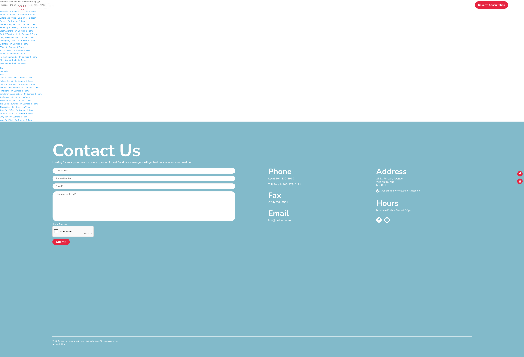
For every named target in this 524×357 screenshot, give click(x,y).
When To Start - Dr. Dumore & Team (16, 113)
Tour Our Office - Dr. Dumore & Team (17, 110)
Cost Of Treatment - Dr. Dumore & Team (18, 34)
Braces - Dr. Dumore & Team (13, 21)
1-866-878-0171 (290, 184)
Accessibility (58, 344)
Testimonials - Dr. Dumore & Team (16, 100)
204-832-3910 (285, 178)
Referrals (446, 5)
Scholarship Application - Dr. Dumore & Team (21, 94)
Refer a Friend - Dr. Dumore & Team (16, 81)
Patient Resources (423, 5)
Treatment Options (394, 5)
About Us (348, 5)
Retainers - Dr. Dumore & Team (14, 90)
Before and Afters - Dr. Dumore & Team (18, 18)
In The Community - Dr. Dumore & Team (18, 57)
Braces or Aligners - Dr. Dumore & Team (18, 24)
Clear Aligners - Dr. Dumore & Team (16, 30)
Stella (2, 74)
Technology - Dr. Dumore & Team (15, 97)
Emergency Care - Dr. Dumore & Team (17, 40)
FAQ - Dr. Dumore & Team (12, 47)
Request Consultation (491, 5)
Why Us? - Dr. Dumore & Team (14, 116)
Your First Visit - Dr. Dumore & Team (16, 120)
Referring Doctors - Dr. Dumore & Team (18, 84)
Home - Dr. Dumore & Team (12, 53)
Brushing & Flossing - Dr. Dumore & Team (19, 27)
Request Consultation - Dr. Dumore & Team (20, 87)
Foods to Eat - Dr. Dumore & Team (15, 50)
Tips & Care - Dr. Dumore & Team (15, 107)
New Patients (368, 5)
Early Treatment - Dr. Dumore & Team (17, 37)
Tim (1, 68)
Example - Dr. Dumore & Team (14, 43)
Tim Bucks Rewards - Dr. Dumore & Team (19, 103)
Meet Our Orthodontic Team (13, 60)
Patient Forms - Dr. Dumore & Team (16, 77)
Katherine (4, 71)
